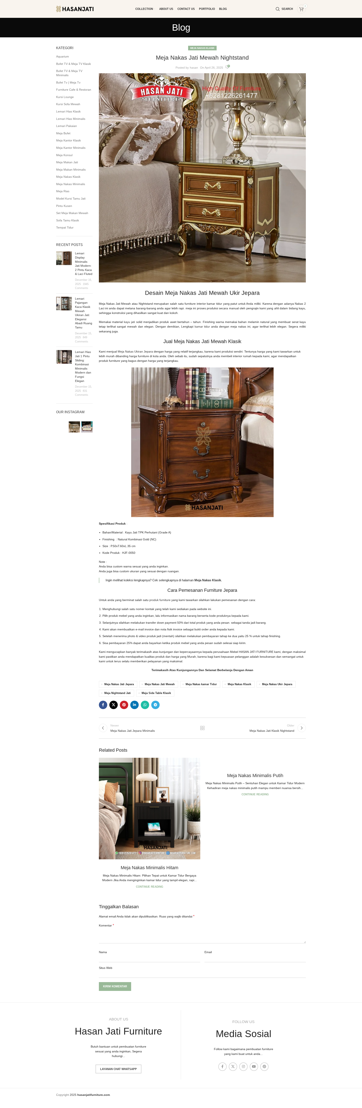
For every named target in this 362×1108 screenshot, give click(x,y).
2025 (90, 1094)
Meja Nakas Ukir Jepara (277, 684)
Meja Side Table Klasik (156, 693)
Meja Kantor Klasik (68, 140)
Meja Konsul (64, 155)
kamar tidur (202, 326)
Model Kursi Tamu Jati (70, 198)
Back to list (202, 728)
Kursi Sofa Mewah (68, 104)
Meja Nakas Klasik (68, 176)
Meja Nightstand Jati (117, 693)
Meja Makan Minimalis (71, 169)
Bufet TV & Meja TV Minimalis (69, 73)
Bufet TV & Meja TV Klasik (73, 63)
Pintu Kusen (64, 206)
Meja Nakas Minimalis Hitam (149, 867)
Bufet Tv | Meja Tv (68, 82)
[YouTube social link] (254, 1066)
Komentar (106, 925)
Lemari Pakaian (66, 126)
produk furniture (160, 600)
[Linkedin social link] (134, 705)
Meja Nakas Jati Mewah (160, 684)
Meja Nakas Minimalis (70, 184)
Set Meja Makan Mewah (72, 213)
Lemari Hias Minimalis (70, 118)
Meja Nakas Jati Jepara (119, 684)
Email (208, 952)
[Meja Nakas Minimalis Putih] (255, 762)
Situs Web (105, 968)
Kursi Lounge (65, 97)
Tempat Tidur (65, 227)
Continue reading (149, 886)
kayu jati (129, 322)
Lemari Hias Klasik (68, 111)
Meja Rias (62, 191)
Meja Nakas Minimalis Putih (255, 775)
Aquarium (62, 56)
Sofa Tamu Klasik (67, 220)
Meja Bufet (63, 133)
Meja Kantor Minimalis (70, 147)
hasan (194, 67)
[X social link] (113, 705)
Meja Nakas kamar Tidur (201, 684)
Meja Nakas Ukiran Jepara (135, 351)
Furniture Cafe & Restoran (73, 89)
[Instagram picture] (61, 427)
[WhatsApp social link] (145, 705)
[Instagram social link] (243, 1066)
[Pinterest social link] (124, 705)
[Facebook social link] (103, 705)
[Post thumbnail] (64, 270)
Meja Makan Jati (67, 162)
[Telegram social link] (155, 705)
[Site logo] (78, 8)
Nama (103, 952)
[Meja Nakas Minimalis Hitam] (149, 808)
